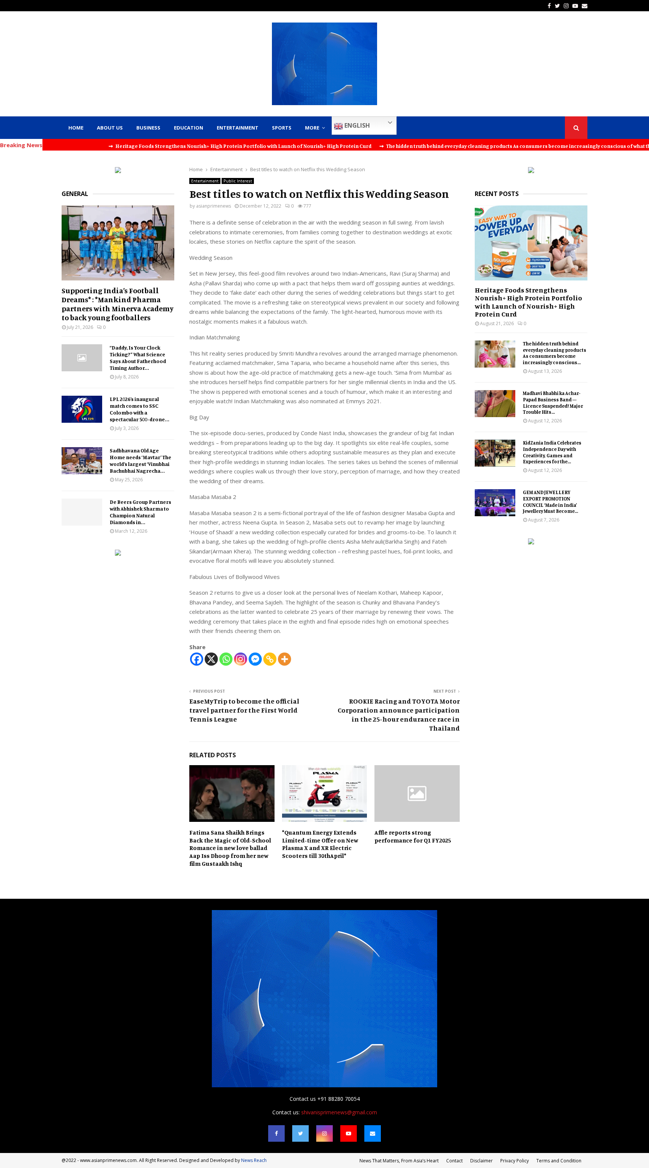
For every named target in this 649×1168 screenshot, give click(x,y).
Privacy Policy (514, 1160)
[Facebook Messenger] (255, 659)
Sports (281, 127)
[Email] (372, 1133)
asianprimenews (213, 206)
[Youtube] (348, 1133)
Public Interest (237, 181)
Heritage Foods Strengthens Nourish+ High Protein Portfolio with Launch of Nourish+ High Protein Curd (528, 302)
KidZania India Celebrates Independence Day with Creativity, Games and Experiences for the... (552, 452)
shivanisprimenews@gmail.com (339, 1112)
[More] (284, 659)
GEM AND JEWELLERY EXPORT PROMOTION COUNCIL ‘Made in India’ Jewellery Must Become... (550, 501)
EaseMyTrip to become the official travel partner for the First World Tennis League (244, 710)
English (356, 125)
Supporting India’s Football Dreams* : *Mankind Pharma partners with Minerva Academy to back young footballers (118, 304)
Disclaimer (481, 1160)
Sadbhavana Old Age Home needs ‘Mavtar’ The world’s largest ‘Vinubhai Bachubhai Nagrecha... (140, 460)
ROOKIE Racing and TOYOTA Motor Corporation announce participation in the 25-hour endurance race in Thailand (399, 714)
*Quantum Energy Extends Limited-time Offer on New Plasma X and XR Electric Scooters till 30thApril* (320, 844)
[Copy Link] (269, 659)
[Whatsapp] (225, 659)
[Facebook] (196, 659)
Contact (454, 1160)
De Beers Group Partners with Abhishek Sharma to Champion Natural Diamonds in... (140, 512)
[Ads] (118, 171)
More (312, 127)
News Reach (254, 1160)
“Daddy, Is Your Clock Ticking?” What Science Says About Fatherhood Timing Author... (138, 357)
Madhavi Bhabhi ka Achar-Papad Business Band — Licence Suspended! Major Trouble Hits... (553, 402)
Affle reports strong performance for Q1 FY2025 (412, 836)
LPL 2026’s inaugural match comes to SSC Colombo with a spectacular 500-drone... (139, 409)
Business (148, 127)
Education (188, 127)
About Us (110, 127)
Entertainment (237, 127)
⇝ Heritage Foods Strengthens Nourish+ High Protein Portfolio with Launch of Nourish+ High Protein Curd (186, 146)
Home (75, 127)
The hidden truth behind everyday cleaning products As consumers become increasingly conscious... (554, 353)
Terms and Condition (558, 1160)
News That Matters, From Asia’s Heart (399, 1160)
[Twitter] (300, 1133)
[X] (211, 659)
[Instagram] (240, 659)
